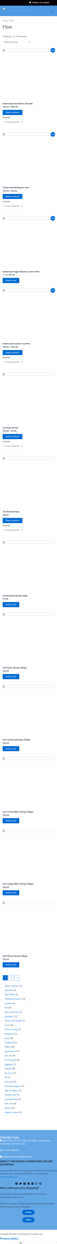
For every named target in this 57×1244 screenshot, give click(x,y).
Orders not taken (35, 2)
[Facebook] (16, 1183)
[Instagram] (24, 1183)
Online (28, 1212)
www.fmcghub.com (9, 1177)
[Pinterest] (32, 1183)
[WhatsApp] (36, 1183)
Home (5, 21)
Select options (12, 112)
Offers (28, 1220)
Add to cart (11, 280)
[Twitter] (20, 1183)
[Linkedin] (28, 1183)
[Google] (40, 1183)
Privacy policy (9, 1238)
